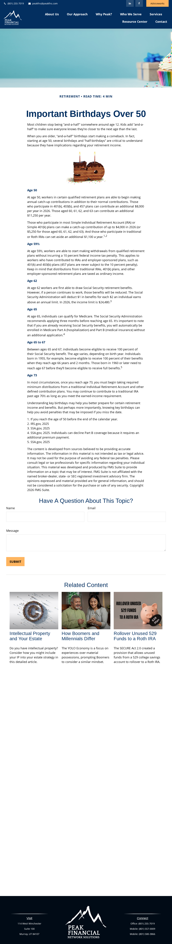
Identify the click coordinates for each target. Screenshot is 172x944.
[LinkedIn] (130, 3)
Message (12, 531)
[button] (52, 14)
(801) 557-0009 (147, 928)
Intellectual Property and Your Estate (30, 636)
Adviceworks (157, 3)
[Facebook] (139, 3)
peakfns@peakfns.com (45, 3)
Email (92, 508)
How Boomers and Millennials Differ (80, 636)
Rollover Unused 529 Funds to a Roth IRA (135, 636)
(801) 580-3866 (147, 934)
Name (10, 508)
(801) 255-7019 (16, 3)
